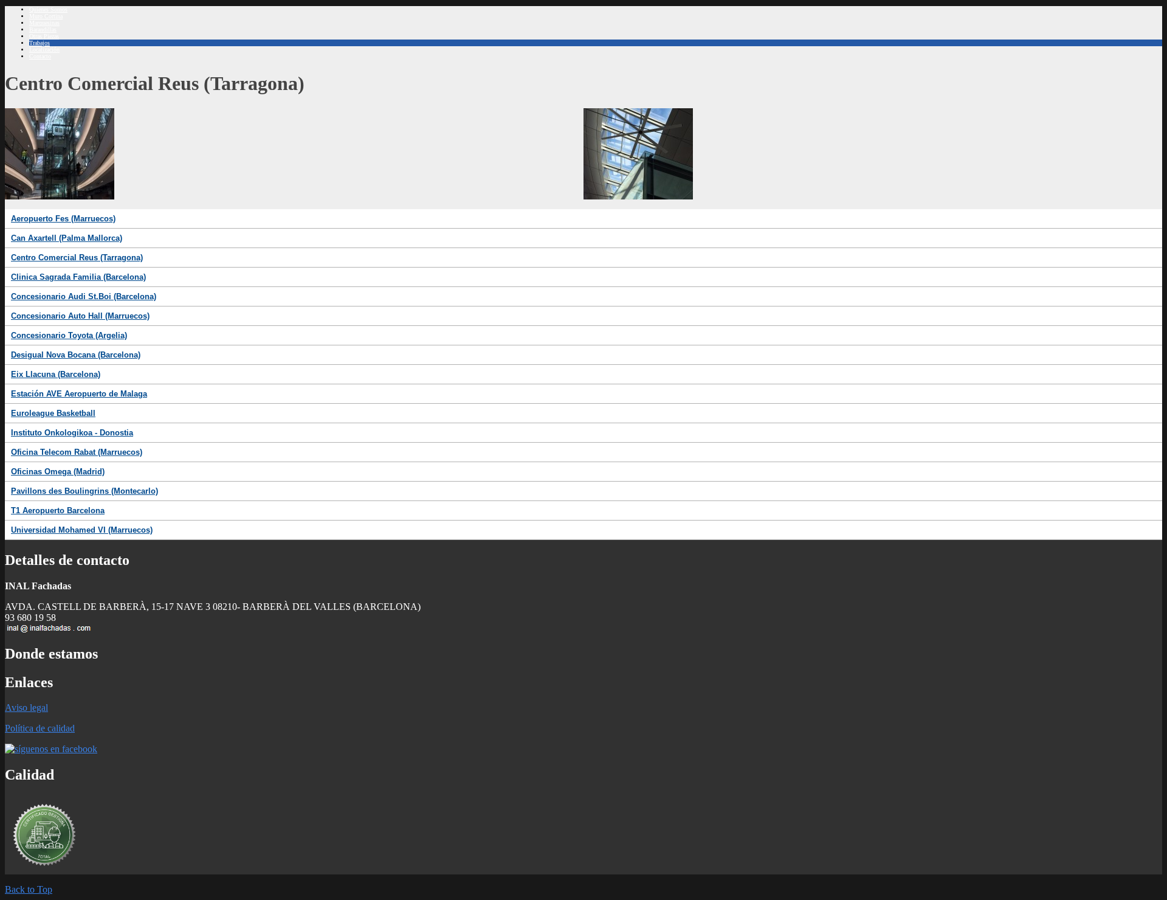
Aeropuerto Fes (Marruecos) (63, 218)
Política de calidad (40, 728)
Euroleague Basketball (53, 413)
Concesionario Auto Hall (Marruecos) (80, 315)
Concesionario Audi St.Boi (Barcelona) (83, 296)
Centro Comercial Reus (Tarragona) (77, 257)
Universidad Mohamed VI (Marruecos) (82, 530)
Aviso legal (26, 707)
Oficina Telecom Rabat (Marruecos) (76, 452)
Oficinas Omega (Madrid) (58, 471)
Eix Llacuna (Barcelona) (55, 374)
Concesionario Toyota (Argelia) (69, 335)
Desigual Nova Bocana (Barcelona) (75, 354)
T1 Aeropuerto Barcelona (58, 510)
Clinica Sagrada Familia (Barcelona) (78, 277)
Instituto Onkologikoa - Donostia (72, 432)
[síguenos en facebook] (51, 749)
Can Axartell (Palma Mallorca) (66, 238)
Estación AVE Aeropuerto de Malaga (79, 393)
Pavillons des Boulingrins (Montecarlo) (84, 491)
